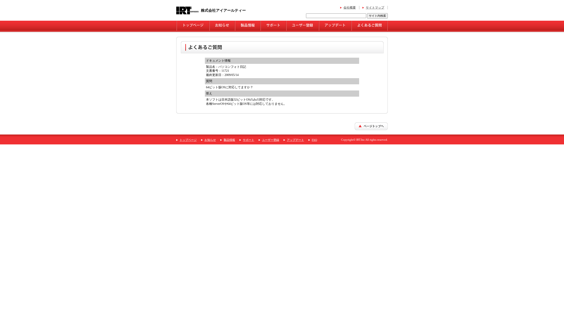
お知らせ (210, 140)
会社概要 (349, 7)
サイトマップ (375, 7)
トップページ (188, 140)
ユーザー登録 (270, 140)
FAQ (314, 140)
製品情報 (229, 140)
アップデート (295, 140)
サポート (248, 140)
